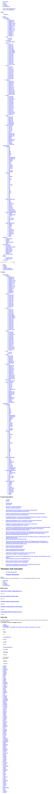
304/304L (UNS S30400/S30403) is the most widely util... (18, 529)
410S (9, 180)
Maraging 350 (11, 135)
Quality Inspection (9, 242)
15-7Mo (10, 215)
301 (9, 147)
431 (9, 186)
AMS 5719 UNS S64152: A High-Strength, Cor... (11, 591)
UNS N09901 (25, 627)
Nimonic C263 (11, 90)
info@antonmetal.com (10, 8)
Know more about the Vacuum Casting (9, 596)
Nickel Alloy (5, 17)
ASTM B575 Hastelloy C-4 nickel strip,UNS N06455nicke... (18, 518)
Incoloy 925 (10, 60)
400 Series (8, 172)
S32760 (10, 226)
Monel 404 (10, 119)
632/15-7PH (11, 219)
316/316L (10, 161)
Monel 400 (10, 116)
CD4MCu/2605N (12, 211)
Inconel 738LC (11, 112)
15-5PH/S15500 (11, 214)
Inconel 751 (10, 114)
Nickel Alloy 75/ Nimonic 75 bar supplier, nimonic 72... (17, 553)
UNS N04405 (19, 627)
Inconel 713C (11, 107)
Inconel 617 (10, 100)
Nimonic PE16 (11, 93)
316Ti (9, 163)
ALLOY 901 (37, 627)
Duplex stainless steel (10, 199)
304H (9, 151)
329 (9, 169)
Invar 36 (10, 39)
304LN (9, 153)
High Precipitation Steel (11, 212)
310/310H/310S (11, 158)
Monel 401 (10, 118)
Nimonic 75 (10, 81)
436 (9, 188)
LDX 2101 (10, 207)
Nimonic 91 (10, 85)
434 (9, 187)
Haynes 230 (10, 71)
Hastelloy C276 (11, 26)
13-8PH (10, 213)
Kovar (9, 132)
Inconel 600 (10, 96)
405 (9, 175)
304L (9, 152)
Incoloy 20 (10, 44)
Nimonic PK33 (11, 94)
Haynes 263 (10, 76)
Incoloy (7, 42)
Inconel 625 (10, 101)
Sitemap (5, 624)
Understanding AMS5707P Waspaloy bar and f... (11, 611)
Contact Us (5, 260)
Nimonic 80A (11, 82)
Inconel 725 (10, 110)
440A (9, 190)
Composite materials (7, 268)
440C (9, 193)
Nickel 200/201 (11, 41)
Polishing (8, 252)
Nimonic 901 (11, 89)
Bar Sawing (8, 245)
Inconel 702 (10, 104)
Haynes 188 (10, 69)
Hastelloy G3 (11, 30)
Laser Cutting (8, 248)
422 (9, 182)
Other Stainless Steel (10, 223)
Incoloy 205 (10, 46)
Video (7, 243)
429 (9, 183)
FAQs (4, 255)
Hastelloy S (10, 33)
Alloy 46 (10, 128)
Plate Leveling (9, 251)
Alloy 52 (10, 131)
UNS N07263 (31, 627)
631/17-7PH (11, 218)
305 (9, 156)
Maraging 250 (11, 133)
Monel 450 (10, 121)
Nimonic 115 (11, 88)
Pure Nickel (8, 40)
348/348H (10, 171)
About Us (5, 237)
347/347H (10, 170)
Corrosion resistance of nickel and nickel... (10, 601)
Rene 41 (10, 141)
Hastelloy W (11, 34)
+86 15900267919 (7, 637)
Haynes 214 (10, 70)
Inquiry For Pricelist (5, 621)
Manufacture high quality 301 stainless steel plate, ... (16, 539)
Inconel (7, 95)
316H (9, 162)
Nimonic (7, 79)
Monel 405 (10, 120)
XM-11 (9, 236)
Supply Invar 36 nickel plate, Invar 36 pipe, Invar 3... (17, 565)
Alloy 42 (10, 126)
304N (9, 155)
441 (9, 194)
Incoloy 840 (10, 54)
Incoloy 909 (10, 59)
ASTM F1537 (11, 230)
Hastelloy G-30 (11, 28)
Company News (9, 257)
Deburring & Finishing (10, 246)
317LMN (10, 166)
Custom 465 (11, 233)
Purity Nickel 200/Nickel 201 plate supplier (15, 550)
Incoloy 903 (10, 57)
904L (9, 227)
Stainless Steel (6, 145)
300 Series (8, 146)
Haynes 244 (10, 75)
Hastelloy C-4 (11, 22)
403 (9, 174)
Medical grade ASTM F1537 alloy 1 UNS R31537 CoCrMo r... (19, 521)
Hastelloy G (10, 27)
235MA (10, 202)
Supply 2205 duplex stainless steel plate (14, 547)
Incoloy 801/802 (11, 52)
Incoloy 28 (10, 45)
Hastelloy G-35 (11, 29)
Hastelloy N (10, 32)
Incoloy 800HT (11, 51)
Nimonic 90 (10, 84)
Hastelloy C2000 (11, 23)
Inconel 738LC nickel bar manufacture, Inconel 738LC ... (18, 511)
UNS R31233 (11, 144)
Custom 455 (11, 232)
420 (9, 181)
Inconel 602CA (11, 98)
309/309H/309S (11, 157)
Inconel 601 (10, 97)
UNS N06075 (6, 627)
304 (9, 150)
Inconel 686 (10, 102)
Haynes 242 (10, 73)
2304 (9, 201)
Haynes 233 (10, 72)
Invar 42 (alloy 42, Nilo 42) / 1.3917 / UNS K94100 (17, 562)
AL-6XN (10, 228)
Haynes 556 (10, 78)
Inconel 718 (10, 108)
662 (9, 221)
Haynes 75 (10, 67)
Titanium (5, 267)
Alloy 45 (10, 127)
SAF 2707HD (11, 209)
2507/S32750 (11, 203)
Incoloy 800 (10, 48)
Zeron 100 (10, 208)
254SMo (10, 224)
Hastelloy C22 (11, 25)
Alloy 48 (10, 129)
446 (9, 197)
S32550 (10, 225)
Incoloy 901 (10, 56)
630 (9, 217)
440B (9, 192)
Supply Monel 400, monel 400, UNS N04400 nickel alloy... (18, 558)
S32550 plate (8, 504)
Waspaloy (10, 143)
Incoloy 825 (10, 53)
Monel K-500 (11, 122)
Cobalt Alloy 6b (11, 389)
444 (9, 196)
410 (9, 177)
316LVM (10, 165)
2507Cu (10, 205)
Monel (7, 115)
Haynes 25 (10, 66)
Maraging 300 (11, 134)
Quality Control (9, 238)
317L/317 (10, 164)
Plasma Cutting (9, 250)
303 (9, 149)
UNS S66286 (12, 627)
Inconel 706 (10, 106)
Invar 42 (10, 38)
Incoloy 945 (10, 63)
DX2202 (10, 206)
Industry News (9, 258)
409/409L (10, 176)
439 (9, 189)
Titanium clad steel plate (8, 269)
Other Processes (9, 249)
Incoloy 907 (10, 58)
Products (5, 265)
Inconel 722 (10, 109)
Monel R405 (11, 124)
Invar (7, 36)
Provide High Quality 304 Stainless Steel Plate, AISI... (17, 534)
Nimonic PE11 (11, 91)
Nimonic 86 (10, 83)
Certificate (8, 239)
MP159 (10, 137)
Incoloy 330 (10, 47)
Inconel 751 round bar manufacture (13, 507)
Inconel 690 (10, 103)
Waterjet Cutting (9, 254)
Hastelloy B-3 (11, 21)
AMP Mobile (6, 625)
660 (9, 220)
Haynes (7, 65)
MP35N (10, 138)
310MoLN (10, 159)
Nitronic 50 (10, 231)
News (4, 256)
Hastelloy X (10, 35)
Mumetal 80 (10, 140)
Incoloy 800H (11, 50)
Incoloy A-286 (11, 64)
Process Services (6, 244)
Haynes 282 (10, 77)
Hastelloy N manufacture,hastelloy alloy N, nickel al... (17, 525)
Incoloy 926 (10, 61)
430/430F (10, 184)
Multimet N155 (11, 139)
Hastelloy (8, 19)
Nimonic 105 (11, 87)
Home (4, 16)
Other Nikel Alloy (9, 125)
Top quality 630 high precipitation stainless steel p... (16, 543)
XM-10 (10, 493)
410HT (9, 178)
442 (9, 195)
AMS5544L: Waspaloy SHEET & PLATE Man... (12, 606)
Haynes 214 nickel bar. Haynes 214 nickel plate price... (17, 514)
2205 (9, 200)
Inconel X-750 (11, 113)
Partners (7, 240)
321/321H (10, 168)
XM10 (9, 234)
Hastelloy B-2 (11, 20)
